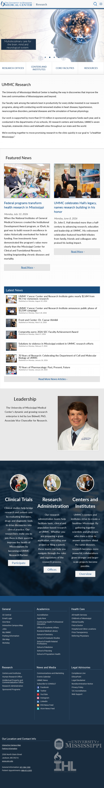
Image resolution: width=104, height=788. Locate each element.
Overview (85, 574)
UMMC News (42, 680)
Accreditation (42, 615)
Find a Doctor (77, 625)
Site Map (6, 639)
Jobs (4, 629)
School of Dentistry (45, 635)
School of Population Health (48, 654)
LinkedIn (43, 701)
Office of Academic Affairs (48, 628)
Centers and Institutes (39, 68)
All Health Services (79, 615)
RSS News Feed (46, 705)
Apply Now (41, 618)
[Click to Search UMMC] (95, 3)
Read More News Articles (52, 379)
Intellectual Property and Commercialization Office (12, 681)
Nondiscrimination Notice (82, 684)
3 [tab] (54, 57)
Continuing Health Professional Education (50, 623)
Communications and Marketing (50, 673)
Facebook (44, 687)
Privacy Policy (77, 687)
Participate (18, 563)
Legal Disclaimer (78, 680)
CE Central (6, 615)
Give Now (6, 622)
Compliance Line (78, 673)
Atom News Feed (47, 709)
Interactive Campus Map (12, 625)
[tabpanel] (52, 35)
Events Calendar (44, 677)
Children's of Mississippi (81, 618)
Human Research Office (12, 677)
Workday (6, 643)
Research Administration (12, 686)
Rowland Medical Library (47, 631)
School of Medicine (45, 647)
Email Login (7, 618)
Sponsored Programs (11, 690)
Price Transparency (80, 632)
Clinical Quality (78, 622)
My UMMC (6, 632)
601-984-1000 (25, 767)
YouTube (43, 694)
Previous (40, 58)
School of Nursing (44, 651)
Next (63, 58)
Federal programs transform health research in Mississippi (24, 205)
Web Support (77, 694)
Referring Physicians (80, 636)
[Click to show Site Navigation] (100, 3)
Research (41, 4)
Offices (52, 569)
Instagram (44, 698)
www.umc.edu (7, 761)
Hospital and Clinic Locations (84, 629)
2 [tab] (50, 57)
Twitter (42, 691)
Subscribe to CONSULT (46, 684)
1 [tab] (46, 57)
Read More (27, 267)
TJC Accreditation (79, 691)
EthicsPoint (76, 677)
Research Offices (13, 68)
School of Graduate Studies (48, 638)
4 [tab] (59, 57)
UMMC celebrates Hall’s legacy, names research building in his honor (75, 207)
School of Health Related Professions (47, 643)
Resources (91, 68)
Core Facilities (65, 68)
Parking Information (10, 636)
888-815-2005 (26, 770)
